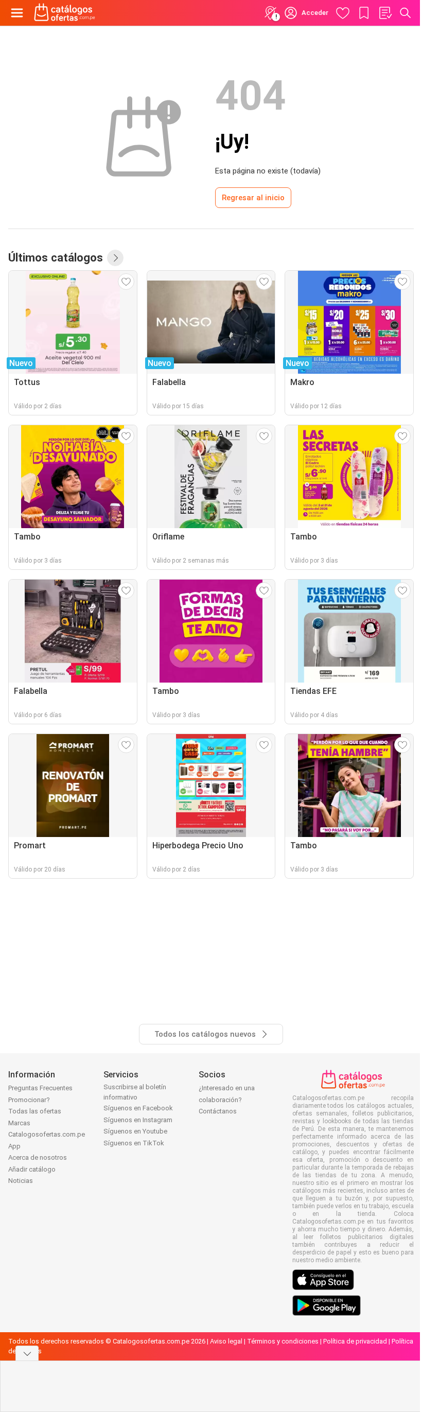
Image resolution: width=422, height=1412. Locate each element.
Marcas (19, 1123)
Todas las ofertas (34, 1111)
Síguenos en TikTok (133, 1143)
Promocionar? (29, 1100)
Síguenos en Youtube (135, 1131)
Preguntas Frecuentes (40, 1088)
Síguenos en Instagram (137, 1120)
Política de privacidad (355, 1341)
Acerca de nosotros (37, 1157)
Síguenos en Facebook (138, 1108)
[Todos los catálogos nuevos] (115, 258)
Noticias (20, 1180)
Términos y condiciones (283, 1341)
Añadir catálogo (32, 1169)
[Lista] (385, 13)
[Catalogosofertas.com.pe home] (64, 13)
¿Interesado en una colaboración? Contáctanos (227, 1099)
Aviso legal (226, 1341)
